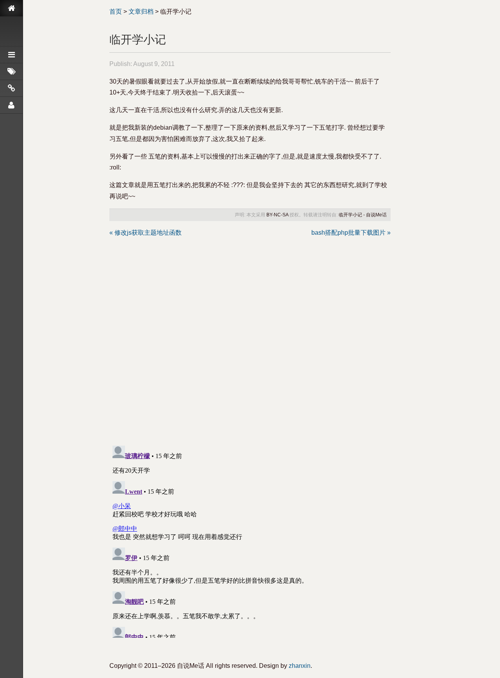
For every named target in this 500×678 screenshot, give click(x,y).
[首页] (11, 8)
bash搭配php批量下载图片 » (351, 232)
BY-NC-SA (277, 215)
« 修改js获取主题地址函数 (145, 232)
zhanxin (300, 665)
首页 (115, 11)
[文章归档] (11, 54)
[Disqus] (250, 336)
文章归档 (141, 11)
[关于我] (11, 105)
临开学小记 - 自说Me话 (363, 215)
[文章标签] (11, 71)
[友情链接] (11, 88)
